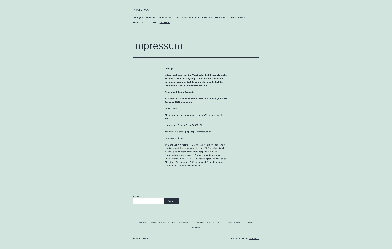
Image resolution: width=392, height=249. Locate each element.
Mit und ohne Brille (189, 17)
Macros (241, 17)
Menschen (150, 17)
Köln (176, 17)
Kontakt (153, 22)
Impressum (165, 22)
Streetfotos (206, 17)
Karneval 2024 (140, 22)
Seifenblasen (164, 17)
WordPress (254, 238)
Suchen (136, 196)
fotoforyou (141, 9)
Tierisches (220, 17)
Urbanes (232, 17)
